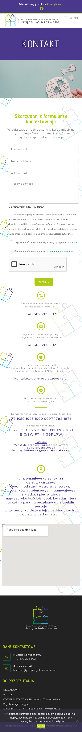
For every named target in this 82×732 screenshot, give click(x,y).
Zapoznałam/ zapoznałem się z (43, 251)
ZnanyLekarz (55, 4)
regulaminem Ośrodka (61, 251)
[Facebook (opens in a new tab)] (41, 8)
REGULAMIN (12, 689)
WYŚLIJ (43, 281)
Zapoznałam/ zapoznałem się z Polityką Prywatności (46, 242)
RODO (75, 242)
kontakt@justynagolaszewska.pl (34, 670)
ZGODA (41, 726)
